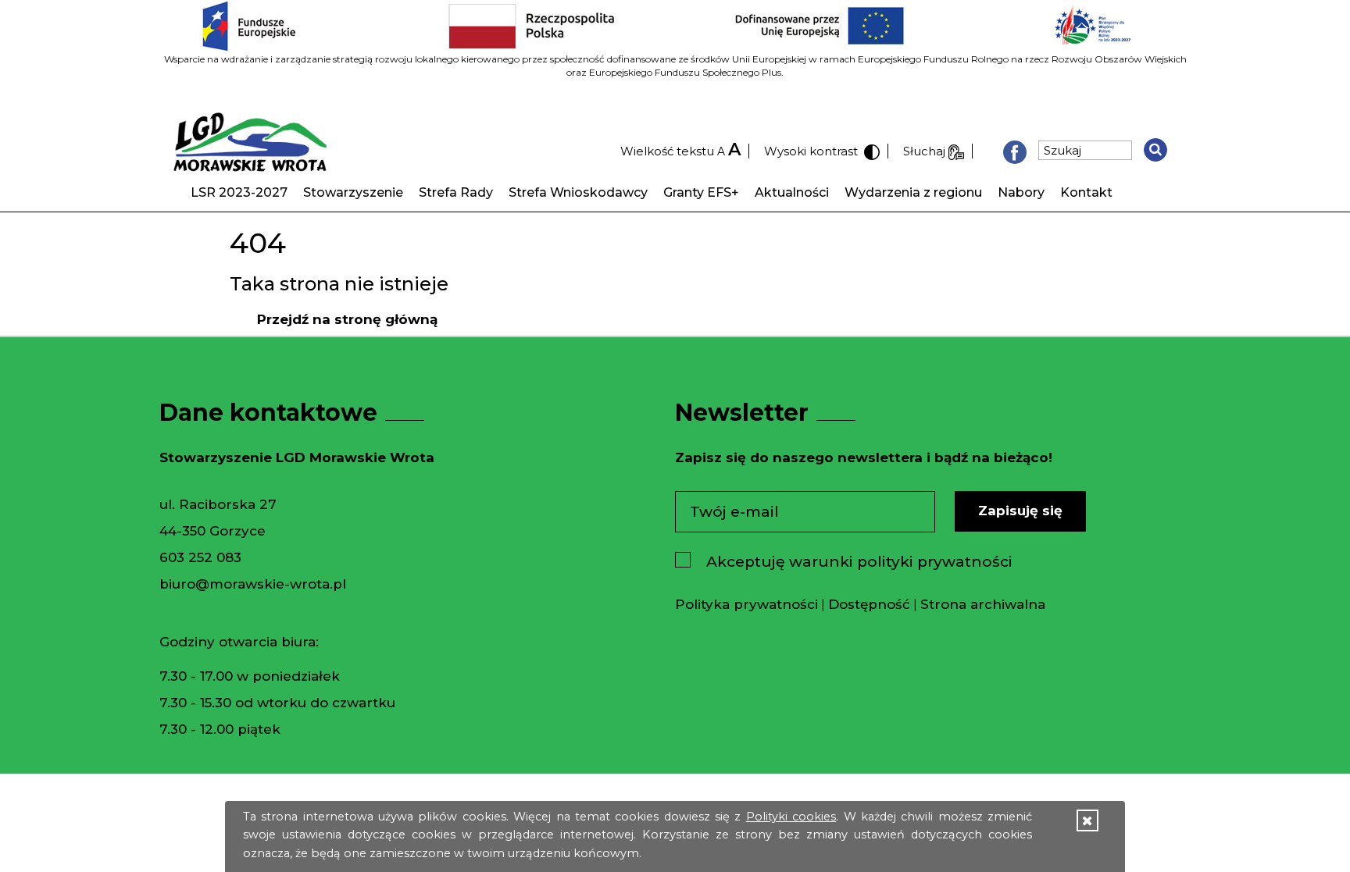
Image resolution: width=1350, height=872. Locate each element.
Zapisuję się (1020, 510)
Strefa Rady (456, 192)
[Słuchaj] (956, 151)
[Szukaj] (1155, 150)
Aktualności (792, 192)
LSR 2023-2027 (239, 192)
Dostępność (869, 604)
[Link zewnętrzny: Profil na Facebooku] (1015, 151)
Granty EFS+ (701, 192)
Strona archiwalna (982, 604)
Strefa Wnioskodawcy (578, 192)
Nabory (1021, 192)
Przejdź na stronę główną (347, 319)
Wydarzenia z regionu (913, 192)
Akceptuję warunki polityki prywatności (859, 562)
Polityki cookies (791, 817)
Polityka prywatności (746, 604)
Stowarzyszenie (353, 192)
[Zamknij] (1087, 821)
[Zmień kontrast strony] (870, 151)
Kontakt (1086, 192)
